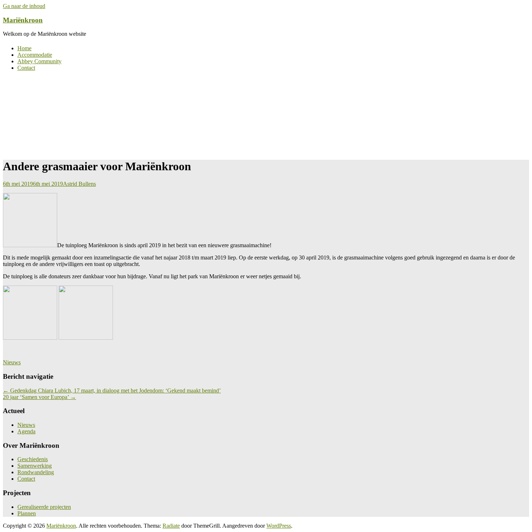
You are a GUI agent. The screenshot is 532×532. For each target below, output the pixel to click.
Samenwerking (34, 466)
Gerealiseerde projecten (44, 507)
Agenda (26, 431)
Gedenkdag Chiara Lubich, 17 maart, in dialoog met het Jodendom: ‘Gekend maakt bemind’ (112, 390)
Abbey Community (39, 61)
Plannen (26, 513)
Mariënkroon (23, 20)
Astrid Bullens (79, 184)
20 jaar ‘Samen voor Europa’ (39, 397)
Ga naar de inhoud (24, 6)
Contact (26, 68)
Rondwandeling (35, 472)
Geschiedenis (32, 459)
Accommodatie (34, 55)
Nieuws (12, 362)
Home (24, 48)
